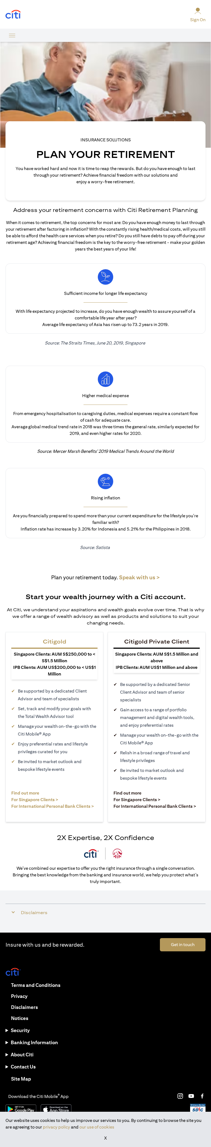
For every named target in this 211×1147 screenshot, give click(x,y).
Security (20, 1030)
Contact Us (23, 1067)
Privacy (19, 996)
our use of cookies (96, 1127)
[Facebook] (202, 1096)
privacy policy (56, 1127)
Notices (19, 1018)
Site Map (21, 1079)
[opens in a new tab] (13, 14)
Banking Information (34, 1042)
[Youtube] (191, 1096)
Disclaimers (24, 1007)
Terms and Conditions (35, 985)
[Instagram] (180, 1096)
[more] (12, 35)
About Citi (22, 1054)
